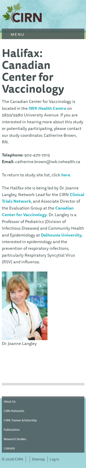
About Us (10, 401)
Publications (12, 429)
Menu (17, 34)
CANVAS (9, 448)
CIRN (22, 13)
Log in (54, 459)
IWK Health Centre (47, 108)
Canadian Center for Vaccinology (38, 211)
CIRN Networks (14, 411)
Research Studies (15, 439)
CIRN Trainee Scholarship (20, 420)
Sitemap (38, 459)
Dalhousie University (61, 235)
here (65, 175)
